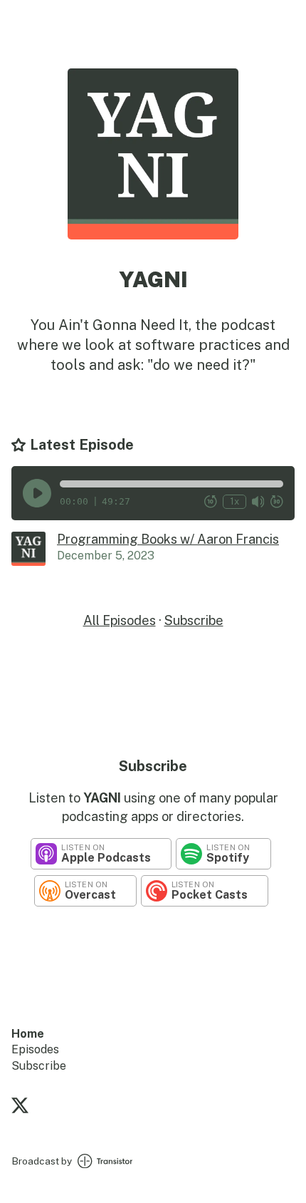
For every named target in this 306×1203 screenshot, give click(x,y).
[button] (171, 483)
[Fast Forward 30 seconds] (276, 501)
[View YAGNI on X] (19, 1107)
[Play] (37, 493)
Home (27, 1034)
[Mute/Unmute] (258, 501)
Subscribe (193, 620)
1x (234, 501)
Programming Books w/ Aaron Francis (168, 539)
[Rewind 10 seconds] (210, 501)
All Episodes (119, 620)
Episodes (35, 1049)
